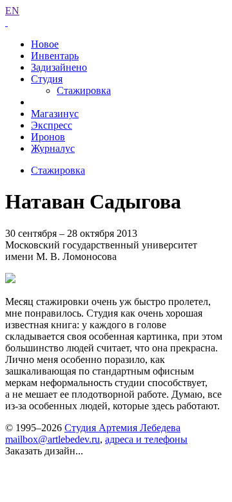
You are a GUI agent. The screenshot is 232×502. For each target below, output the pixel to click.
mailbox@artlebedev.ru (52, 439)
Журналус (53, 148)
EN (12, 10)
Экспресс (51, 125)
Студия (47, 78)
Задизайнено (59, 67)
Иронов (48, 136)
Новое (45, 44)
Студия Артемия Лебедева (122, 427)
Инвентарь (55, 55)
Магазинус (55, 113)
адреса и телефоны (146, 439)
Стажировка (84, 90)
